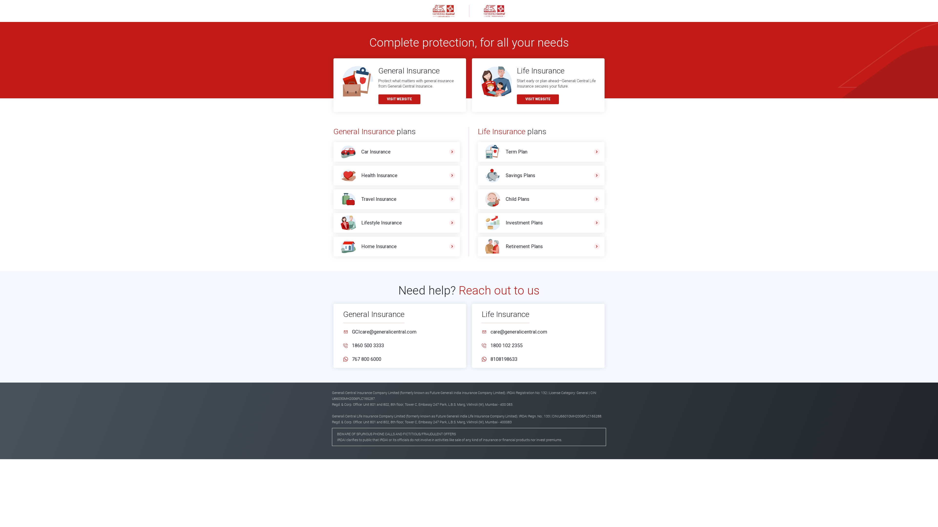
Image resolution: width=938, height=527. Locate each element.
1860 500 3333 (368, 345)
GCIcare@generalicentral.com (384, 332)
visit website (399, 99)
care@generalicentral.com (518, 332)
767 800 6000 (366, 359)
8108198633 (503, 359)
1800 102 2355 (506, 345)
